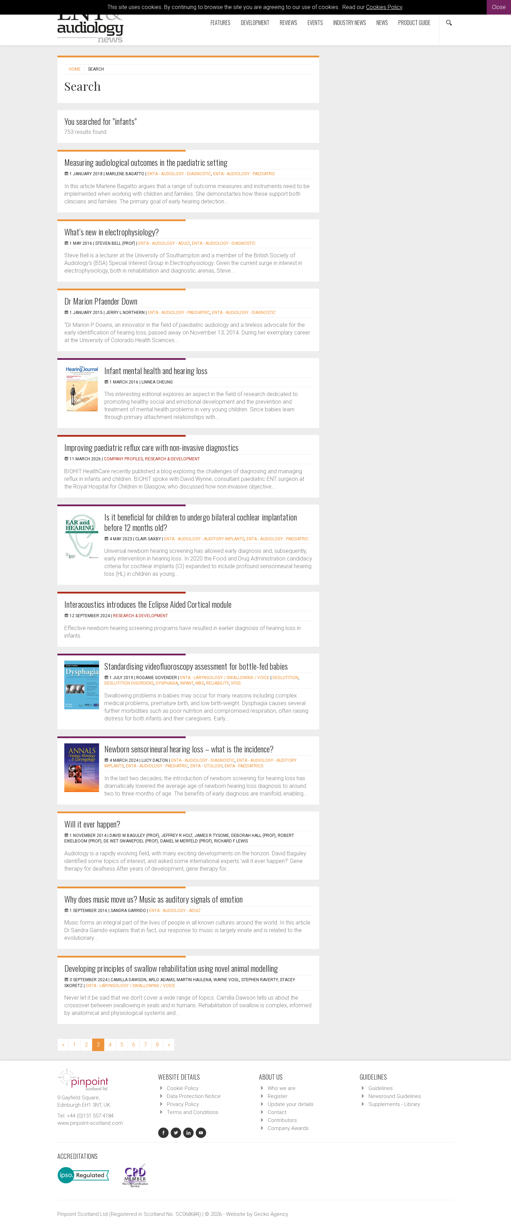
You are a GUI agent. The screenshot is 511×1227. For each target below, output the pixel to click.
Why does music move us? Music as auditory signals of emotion (153, 899)
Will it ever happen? (92, 823)
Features (220, 22)
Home (75, 69)
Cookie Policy (182, 1088)
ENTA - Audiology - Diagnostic (179, 173)
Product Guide (414, 22)
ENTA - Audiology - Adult (164, 243)
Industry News (349, 22)
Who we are (281, 1088)
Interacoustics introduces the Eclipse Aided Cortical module (148, 604)
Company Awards (288, 1128)
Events (315, 22)
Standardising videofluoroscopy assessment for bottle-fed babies (196, 666)
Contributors (282, 1120)
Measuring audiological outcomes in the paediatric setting (145, 162)
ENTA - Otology (206, 766)
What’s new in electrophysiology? (111, 231)
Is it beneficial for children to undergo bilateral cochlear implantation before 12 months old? (200, 521)
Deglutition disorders (129, 683)
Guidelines (380, 1088)
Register (277, 1096)
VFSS (236, 683)
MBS (199, 683)
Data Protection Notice (194, 1096)
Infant (186, 683)
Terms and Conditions (192, 1112)
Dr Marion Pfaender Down (100, 300)
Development (255, 22)
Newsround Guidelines (394, 1096)
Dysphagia (167, 683)
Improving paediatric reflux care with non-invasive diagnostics (151, 447)
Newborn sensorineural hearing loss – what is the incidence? (189, 748)
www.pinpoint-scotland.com (90, 1123)
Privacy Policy (183, 1104)
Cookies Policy (384, 7)
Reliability (217, 683)
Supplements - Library (394, 1104)
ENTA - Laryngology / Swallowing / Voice (224, 677)
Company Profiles (123, 459)
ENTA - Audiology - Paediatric (244, 173)
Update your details (291, 1104)
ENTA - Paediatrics (244, 766)
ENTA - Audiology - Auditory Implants (204, 538)
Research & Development (172, 459)
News (382, 22)
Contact (277, 1112)
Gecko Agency (271, 1214)
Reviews (288, 22)
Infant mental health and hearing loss (156, 370)
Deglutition (285, 677)
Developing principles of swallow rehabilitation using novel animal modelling (171, 968)
